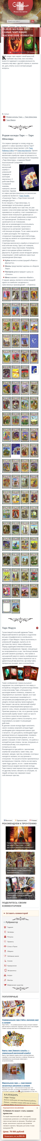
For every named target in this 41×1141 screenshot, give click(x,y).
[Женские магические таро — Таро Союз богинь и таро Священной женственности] (20, 853)
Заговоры (10, 932)
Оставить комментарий (17, 913)
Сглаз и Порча (12, 946)
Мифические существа (15, 985)
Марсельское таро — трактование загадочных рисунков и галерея (17, 1084)
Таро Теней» (24, 196)
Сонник (9, 961)
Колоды (23, 26)
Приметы (10, 941)
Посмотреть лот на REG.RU (14, 1136)
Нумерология (12, 966)
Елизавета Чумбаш (18, 52)
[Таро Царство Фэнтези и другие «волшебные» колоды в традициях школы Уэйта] (20, 878)
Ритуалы (10, 937)
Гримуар (5, 26)
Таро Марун (11, 120)
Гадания (12, 26)
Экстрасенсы (11, 970)
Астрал (9, 975)
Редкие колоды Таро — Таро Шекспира (21, 117)
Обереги (10, 951)
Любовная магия (13, 956)
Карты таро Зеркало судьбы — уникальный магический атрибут (16, 1051)
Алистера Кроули (24, 151)
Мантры (10, 980)
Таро (18, 26)
